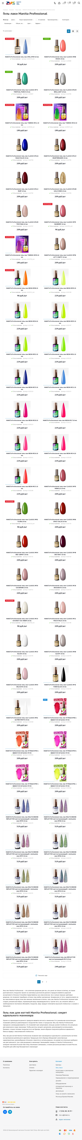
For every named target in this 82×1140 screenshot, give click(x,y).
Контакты (6, 1068)
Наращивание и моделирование (67, 1078)
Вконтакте (5, 1112)
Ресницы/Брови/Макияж (64, 1097)
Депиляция (60, 1091)
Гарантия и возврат (36, 1070)
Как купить (33, 1061)
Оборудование (61, 1083)
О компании (7, 1061)
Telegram (10, 1112)
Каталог (59, 1061)
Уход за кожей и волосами (65, 1094)
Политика (6, 1065)
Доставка (32, 1065)
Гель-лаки (59, 1068)
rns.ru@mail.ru (64, 1115)
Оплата (31, 1068)
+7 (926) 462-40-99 (65, 1111)
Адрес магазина (64, 1119)
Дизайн (58, 1081)
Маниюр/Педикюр (62, 1075)
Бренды (58, 1065)
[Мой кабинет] (59, 3)
